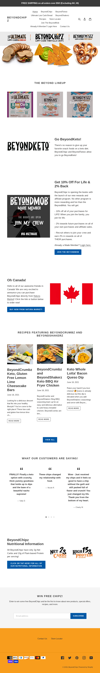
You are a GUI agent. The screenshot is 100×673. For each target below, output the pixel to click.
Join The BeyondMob (68, 252)
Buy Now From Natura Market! (26, 309)
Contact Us (42, 638)
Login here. (85, 245)
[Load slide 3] (51, 517)
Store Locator (57, 638)
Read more (14, 421)
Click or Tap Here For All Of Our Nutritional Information (26, 564)
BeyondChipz (17, 19)
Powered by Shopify (86, 667)
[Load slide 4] (54, 517)
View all (50, 440)
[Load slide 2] (48, 517)
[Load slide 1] (46, 517)
